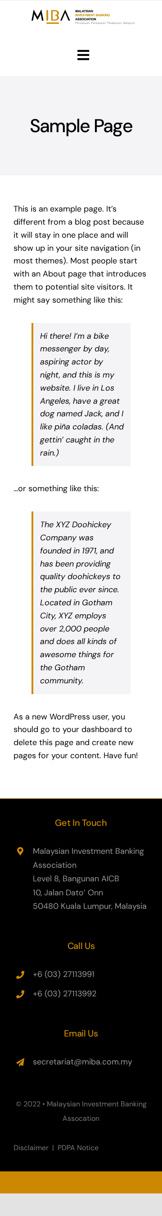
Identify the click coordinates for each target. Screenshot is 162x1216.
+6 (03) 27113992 (64, 993)
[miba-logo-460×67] (83, 13)
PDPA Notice (78, 1147)
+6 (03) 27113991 (63, 974)
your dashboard (92, 729)
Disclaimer (31, 1147)
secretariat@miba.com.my (82, 1061)
